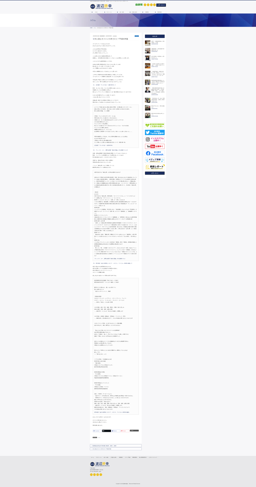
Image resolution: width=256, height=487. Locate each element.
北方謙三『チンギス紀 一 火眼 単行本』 (103, 145)
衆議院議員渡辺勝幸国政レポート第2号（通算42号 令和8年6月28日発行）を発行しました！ (158, 82)
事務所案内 (134, 457)
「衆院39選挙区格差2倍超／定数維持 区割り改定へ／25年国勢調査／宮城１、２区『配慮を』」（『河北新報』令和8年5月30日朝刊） (158, 90)
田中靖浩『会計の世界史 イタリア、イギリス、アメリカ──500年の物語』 (112, 412)
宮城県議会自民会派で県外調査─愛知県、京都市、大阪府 (104, 445)
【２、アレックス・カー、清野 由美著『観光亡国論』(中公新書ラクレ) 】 (110, 150)
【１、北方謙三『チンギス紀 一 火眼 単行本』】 (104, 84)
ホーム (92, 457)
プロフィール (99, 457)
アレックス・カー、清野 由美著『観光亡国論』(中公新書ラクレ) (109, 258)
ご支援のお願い (113, 457)
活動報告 (121, 457)
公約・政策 (106, 457)
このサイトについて (153, 457)
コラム (137, 36)
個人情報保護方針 (143, 457)
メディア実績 (127, 457)
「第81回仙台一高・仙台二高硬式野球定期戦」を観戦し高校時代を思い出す (158, 100)
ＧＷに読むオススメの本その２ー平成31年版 (101, 448)
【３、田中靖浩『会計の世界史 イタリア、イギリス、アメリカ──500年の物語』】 (112, 263)
